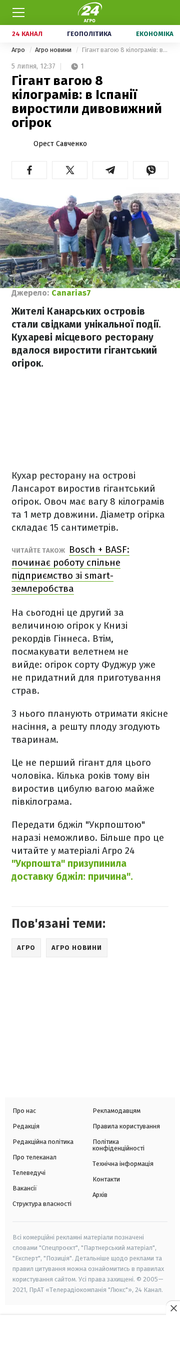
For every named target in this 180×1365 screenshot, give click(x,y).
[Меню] (18, 12)
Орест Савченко (60, 144)
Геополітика (89, 34)
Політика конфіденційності (118, 1145)
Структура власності (42, 1203)
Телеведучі (29, 1172)
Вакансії (24, 1188)
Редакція (26, 1126)
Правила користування (126, 1126)
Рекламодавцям (116, 1110)
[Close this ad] (173, 1308)
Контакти (106, 1179)
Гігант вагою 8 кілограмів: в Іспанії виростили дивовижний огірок (125, 50)
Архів (100, 1194)
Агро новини (54, 50)
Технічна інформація (123, 1163)
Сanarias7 (71, 293)
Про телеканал (34, 1157)
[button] (29, 170)
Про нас (24, 1110)
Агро (19, 50)
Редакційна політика (43, 1141)
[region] (90, 1341)
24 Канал (27, 34)
